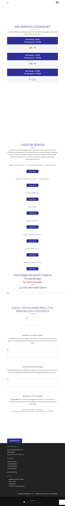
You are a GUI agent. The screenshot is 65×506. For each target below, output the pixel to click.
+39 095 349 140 (11, 461)
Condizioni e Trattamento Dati (17, 486)
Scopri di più (32, 171)
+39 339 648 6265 (12, 464)
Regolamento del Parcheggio (16, 479)
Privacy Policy (12, 481)
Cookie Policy (12, 483)
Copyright (19, 493)
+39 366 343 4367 (12, 468)
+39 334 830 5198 (12, 466)
